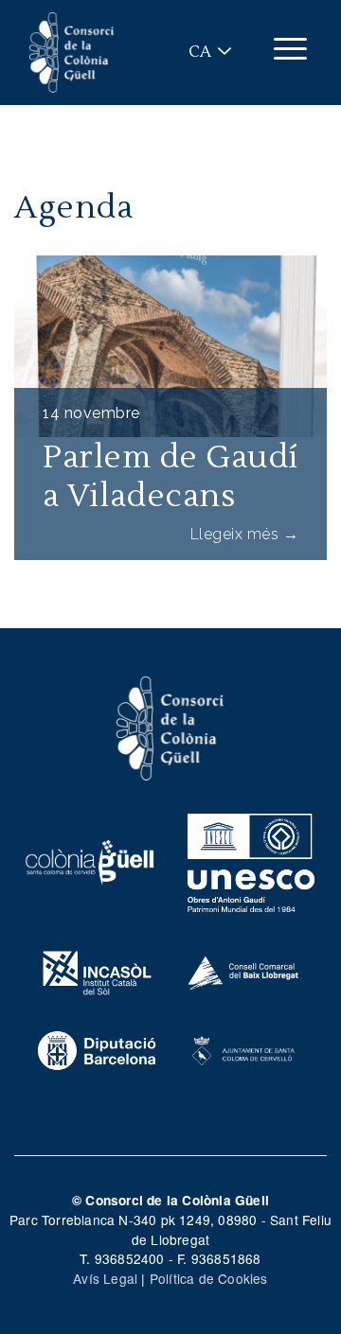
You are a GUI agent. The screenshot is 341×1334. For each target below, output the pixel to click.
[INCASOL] (97, 970)
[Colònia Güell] (90, 860)
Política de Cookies (209, 1278)
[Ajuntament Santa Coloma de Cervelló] (244, 1048)
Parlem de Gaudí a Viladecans (170, 476)
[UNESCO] (251, 860)
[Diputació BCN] (97, 1048)
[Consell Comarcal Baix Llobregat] (244, 970)
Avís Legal (105, 1278)
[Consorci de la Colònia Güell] (170, 726)
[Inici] (72, 52)
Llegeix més (244, 533)
